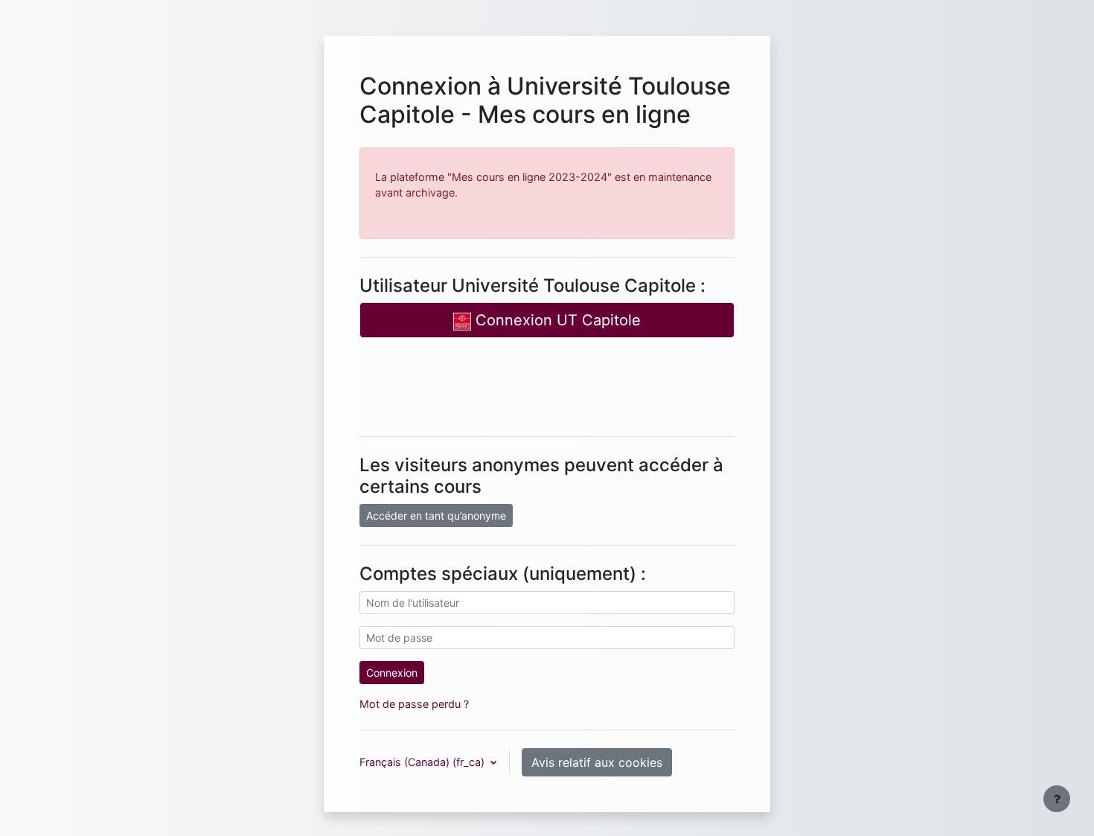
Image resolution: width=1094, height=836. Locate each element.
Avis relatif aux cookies (596, 762)
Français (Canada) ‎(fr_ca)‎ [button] (423, 762)
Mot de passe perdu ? (414, 704)
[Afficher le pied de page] (1056, 798)
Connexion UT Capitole (556, 320)
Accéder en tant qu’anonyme (436, 515)
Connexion (392, 672)
